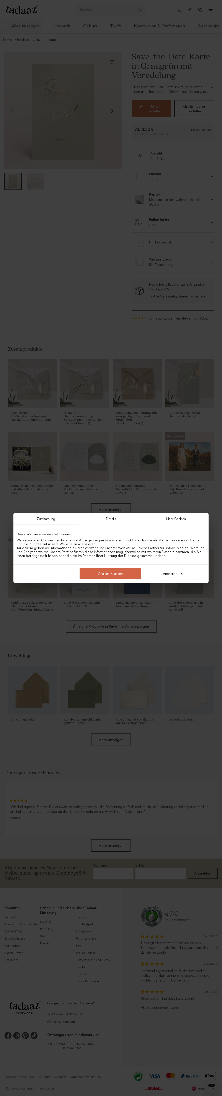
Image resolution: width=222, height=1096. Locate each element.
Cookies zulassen (110, 574)
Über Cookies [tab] (176, 519)
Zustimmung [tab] (46, 519)
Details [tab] (111, 519)
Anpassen (170, 574)
